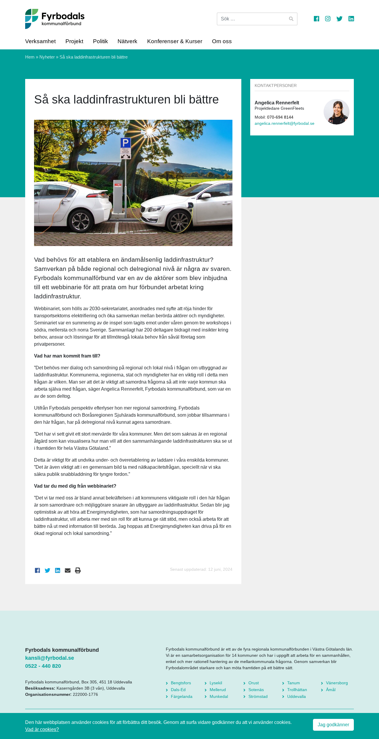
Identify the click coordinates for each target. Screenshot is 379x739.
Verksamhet (40, 41)
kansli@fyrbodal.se (49, 658)
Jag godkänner (333, 724)
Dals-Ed (178, 689)
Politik (100, 41)
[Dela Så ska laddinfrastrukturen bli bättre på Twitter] (47, 570)
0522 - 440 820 (43, 666)
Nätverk (127, 41)
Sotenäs (256, 689)
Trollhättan (297, 689)
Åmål (330, 689)
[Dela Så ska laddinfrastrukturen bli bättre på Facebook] (37, 570)
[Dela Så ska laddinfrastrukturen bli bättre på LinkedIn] (57, 570)
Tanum (293, 682)
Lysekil (216, 682)
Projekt (74, 41)
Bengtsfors (181, 682)
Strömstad (258, 696)
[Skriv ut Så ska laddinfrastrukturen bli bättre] (77, 570)
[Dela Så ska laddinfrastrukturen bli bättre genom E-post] (67, 570)
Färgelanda (181, 696)
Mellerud (218, 689)
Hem (30, 56)
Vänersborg (337, 682)
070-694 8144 (280, 117)
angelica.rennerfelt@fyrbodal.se (284, 123)
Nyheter (47, 56)
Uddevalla (296, 696)
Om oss (222, 41)
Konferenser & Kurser (174, 41)
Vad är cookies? (42, 729)
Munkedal (219, 696)
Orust (253, 682)
